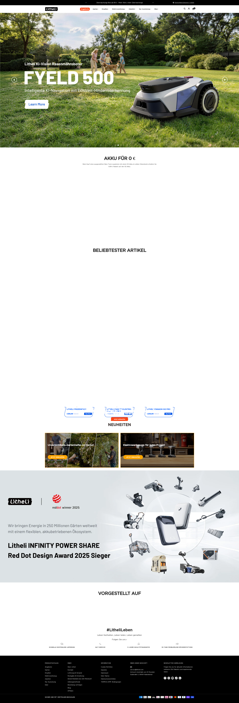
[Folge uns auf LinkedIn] (180, 678)
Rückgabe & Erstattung (76, 676)
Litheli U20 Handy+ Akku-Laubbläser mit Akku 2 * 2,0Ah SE (176, 387)
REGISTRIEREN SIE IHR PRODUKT (80, 679)
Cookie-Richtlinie (106, 667)
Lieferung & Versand (75, 673)
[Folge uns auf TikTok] (176, 678)
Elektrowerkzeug (118, 9)
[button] (14, 80)
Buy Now (88, 413)
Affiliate (70, 691)
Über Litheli (72, 667)
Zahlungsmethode (74, 682)
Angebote (48, 667)
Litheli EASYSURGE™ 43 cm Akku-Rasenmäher (100, 386)
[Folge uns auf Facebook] (165, 678)
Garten (95, 9)
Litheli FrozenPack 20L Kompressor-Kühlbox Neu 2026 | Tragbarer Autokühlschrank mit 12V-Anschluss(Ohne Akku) (62, 231)
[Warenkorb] (193, 9)
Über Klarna (105, 676)
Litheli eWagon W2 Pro (158, 409)
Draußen (105, 9)
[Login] (189, 9)
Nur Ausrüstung (144, 9)
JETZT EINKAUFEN (57, 457)
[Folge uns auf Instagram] (168, 678)
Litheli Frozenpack (76, 409)
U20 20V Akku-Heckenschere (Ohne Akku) (100, 229)
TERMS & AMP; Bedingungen (111, 682)
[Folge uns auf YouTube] (172, 678)
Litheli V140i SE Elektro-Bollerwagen (119, 410)
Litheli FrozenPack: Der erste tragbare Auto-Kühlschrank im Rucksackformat (138, 315)
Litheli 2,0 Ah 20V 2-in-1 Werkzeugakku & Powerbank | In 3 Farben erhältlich (62, 387)
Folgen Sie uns (119, 639)
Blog (69, 688)
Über (156, 9)
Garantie (104, 670)
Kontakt (70, 670)
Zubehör (132, 9)
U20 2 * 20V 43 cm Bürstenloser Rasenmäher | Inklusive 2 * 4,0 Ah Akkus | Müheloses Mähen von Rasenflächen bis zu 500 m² (100, 316)
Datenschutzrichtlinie (108, 679)
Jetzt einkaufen (119, 419)
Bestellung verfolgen (75, 685)
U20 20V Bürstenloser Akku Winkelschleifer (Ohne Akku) (138, 230)
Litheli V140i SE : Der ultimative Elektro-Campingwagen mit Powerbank (176, 315)
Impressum (104, 673)
